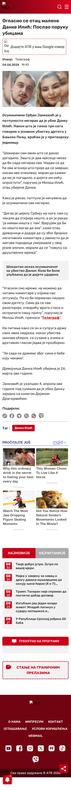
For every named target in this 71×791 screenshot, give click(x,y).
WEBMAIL (35, 736)
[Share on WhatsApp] (33, 415)
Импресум (34, 722)
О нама (14, 722)
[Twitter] (41, 748)
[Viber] (35, 759)
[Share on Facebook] (11, 415)
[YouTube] (8, 748)
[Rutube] (52, 748)
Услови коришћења (49, 729)
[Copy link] (4, 415)
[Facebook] (19, 748)
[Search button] (59, 7)
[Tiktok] (62, 748)
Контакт (55, 722)
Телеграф (51, 318)
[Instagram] (30, 748)
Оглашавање (15, 729)
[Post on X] (26, 415)
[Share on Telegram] (19, 415)
